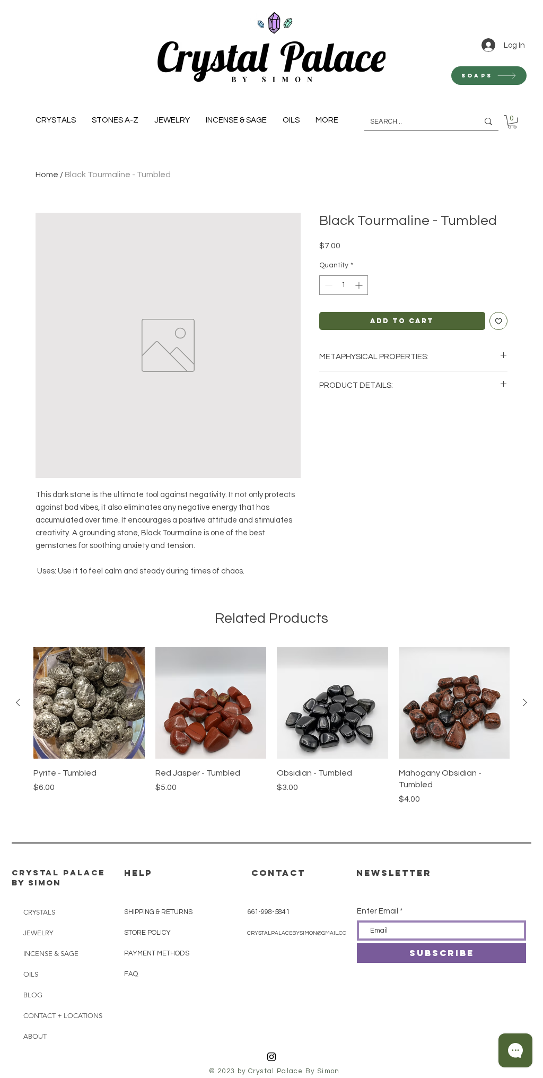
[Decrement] (327, 285)
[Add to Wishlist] (498, 321)
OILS (30, 974)
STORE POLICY (148, 932)
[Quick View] (89, 703)
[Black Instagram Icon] (271, 1057)
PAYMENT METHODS (156, 953)
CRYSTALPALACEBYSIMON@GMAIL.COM (299, 933)
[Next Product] (525, 702)
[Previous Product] (18, 702)
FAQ (131, 974)
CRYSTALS (39, 912)
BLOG (32, 995)
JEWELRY (38, 933)
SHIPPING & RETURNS (158, 912)
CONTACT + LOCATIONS (59, 1016)
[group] (271, 738)
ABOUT (35, 1036)
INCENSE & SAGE (50, 954)
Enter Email (377, 911)
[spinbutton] (343, 285)
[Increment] (359, 285)
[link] (512, 121)
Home (47, 174)
